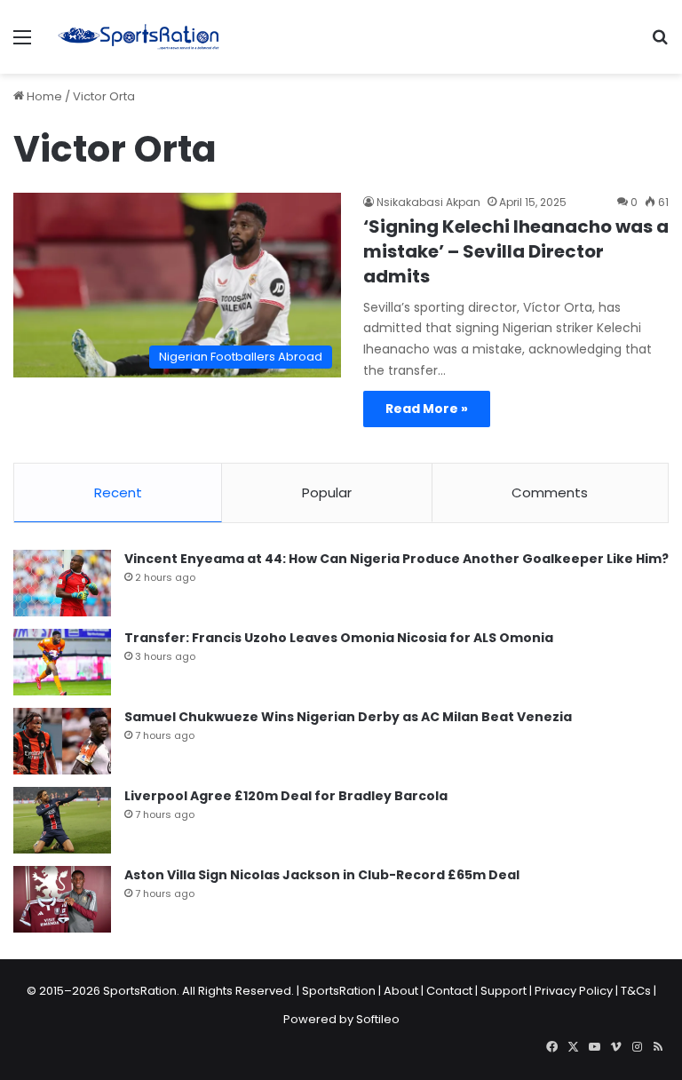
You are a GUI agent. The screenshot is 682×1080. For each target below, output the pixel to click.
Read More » (426, 408)
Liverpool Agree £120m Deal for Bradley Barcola (286, 796)
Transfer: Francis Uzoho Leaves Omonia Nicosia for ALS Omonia (338, 638)
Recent (118, 492)
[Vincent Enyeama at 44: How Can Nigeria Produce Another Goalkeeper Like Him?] (62, 583)
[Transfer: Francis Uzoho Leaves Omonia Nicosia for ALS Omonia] (62, 662)
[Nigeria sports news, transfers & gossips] (138, 36)
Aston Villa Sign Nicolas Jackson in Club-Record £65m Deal (321, 875)
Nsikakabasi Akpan (428, 202)
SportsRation (339, 990)
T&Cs (636, 990)
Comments (550, 492)
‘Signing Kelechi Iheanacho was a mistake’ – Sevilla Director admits (516, 251)
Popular (327, 492)
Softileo (378, 1019)
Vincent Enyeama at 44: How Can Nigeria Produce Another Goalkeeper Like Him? (396, 559)
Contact (449, 990)
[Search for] (660, 44)
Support (503, 990)
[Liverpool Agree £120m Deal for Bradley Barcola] (62, 820)
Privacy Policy (574, 990)
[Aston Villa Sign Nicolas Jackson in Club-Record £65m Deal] (62, 899)
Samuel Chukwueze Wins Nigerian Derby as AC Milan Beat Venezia (348, 717)
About (401, 990)
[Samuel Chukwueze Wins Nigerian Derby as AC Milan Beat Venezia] (62, 741)
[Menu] (22, 44)
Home (43, 96)
